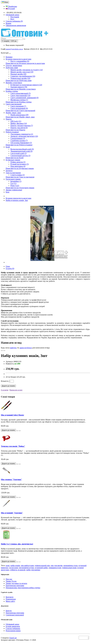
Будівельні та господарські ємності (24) (26, 85)
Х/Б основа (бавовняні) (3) (21, 143)
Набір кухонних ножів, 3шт (17, 200)
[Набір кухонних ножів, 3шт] (41, 262)
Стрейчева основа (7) (19, 141)
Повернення (11, 599)
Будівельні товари (13, 160)
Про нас (9, 579)
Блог (7, 192)
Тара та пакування (13, 173)
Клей (8, 147)
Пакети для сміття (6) (19, 128)
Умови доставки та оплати (16, 583)
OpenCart (13, 638)
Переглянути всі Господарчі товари (20, 188)
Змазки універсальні (14, 190)
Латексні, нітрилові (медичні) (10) (24, 136)
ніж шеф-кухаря (27, 565)
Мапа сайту (10, 601)
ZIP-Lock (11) (15, 121)
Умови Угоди (11, 581)
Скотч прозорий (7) (18, 106)
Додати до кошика (8, 386)
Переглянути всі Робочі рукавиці (19, 145)
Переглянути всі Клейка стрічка (19, 102)
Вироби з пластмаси (14, 83)
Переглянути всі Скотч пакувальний (20, 110)
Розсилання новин (13, 631)
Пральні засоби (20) (18, 74)
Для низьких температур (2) (21, 134)
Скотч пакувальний (14, 104)
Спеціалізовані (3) (17, 138)
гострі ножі (13, 568)
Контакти (9, 597)
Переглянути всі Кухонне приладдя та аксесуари (25, 63)
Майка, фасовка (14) (18, 123)
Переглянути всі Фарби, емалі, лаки (20, 117)
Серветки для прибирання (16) (22, 76)
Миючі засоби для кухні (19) (21, 72)
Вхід (12, 19)
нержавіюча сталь (70, 565)
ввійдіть (13, 348)
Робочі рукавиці (12, 132)
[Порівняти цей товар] (4, 350)
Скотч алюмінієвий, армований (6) (24, 98)
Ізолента (9, 171)
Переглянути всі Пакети (15, 130)
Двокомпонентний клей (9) (21, 151)
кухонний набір (41, 568)
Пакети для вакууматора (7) (21, 126)
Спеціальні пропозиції (15, 615)
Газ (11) (13, 183)
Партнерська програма (15, 586)
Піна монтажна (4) (17, 166)
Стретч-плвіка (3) (17, 175)
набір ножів (15, 565)
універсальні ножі (69, 568)
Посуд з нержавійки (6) (19, 61)
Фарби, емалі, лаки (13, 113)
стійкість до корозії (17, 570)
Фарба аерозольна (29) (19, 115)
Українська (12, 6)
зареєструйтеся (26, 348)
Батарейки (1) (15, 181)
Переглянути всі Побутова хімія (18, 80)
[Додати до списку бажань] (2, 350)
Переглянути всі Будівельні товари (20, 168)
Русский (11, 9)
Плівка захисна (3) (17, 162)
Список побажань (13, 629)
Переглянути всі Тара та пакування (20, 177)
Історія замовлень (13, 626)
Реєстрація (14, 17)
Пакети (9, 119)
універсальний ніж (42, 565)
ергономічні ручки (26, 568)
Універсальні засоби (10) (20, 78)
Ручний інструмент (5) (19, 164)
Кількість (4, 381)
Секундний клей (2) (18, 153)
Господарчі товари (13, 179)
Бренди (9, 611)
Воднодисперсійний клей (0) (22, 149)
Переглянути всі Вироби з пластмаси (21, 89)
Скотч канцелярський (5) (20, 93)
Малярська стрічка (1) (19, 100)
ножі (7, 565)
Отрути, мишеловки (14, 65)
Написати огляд (16, 390)
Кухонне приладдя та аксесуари (18, 59)
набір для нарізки (33, 570)
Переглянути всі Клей (14, 158)
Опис (8, 266)
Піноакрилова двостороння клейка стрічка (23, 588)
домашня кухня (55, 568)
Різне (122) (14, 186)
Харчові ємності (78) (18, 87)
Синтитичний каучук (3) (20, 156)
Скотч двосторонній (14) (20, 95)
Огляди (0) (10, 268)
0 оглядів (4, 390)
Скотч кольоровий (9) (19, 108)
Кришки (9, 57)
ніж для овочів (56, 565)
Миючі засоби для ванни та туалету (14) (26, 70)
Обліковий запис (12, 624)
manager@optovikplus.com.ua (14, 49)
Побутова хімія (12, 68)
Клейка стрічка (12, 91)
